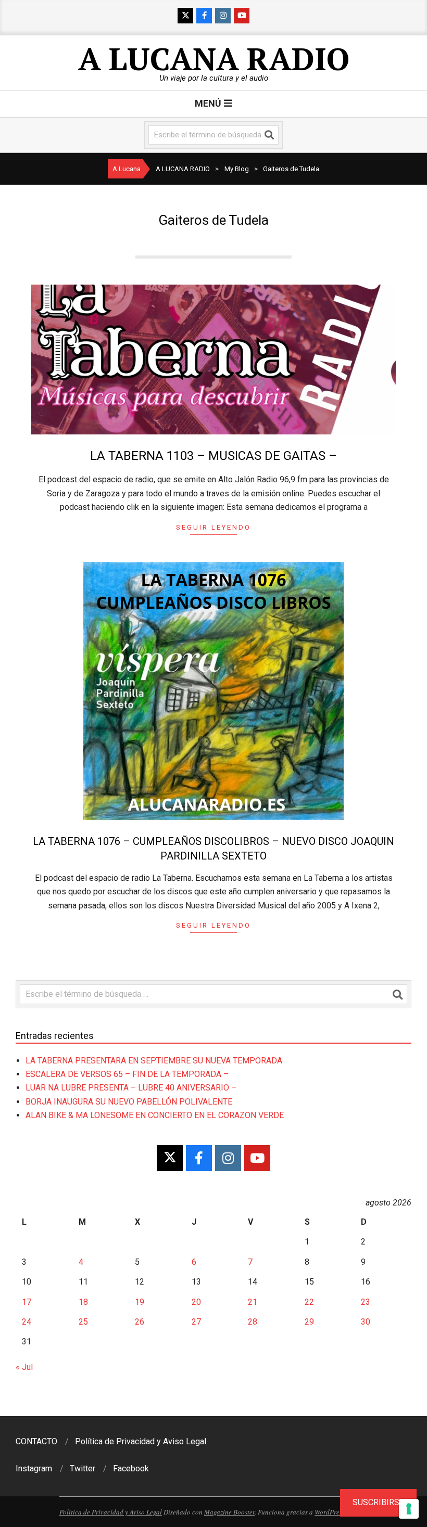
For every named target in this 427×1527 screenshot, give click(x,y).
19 (139, 1302)
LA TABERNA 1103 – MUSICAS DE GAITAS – (213, 455)
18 (83, 1302)
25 (83, 1322)
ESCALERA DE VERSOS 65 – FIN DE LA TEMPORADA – (127, 1074)
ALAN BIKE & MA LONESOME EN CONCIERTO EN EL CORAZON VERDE (155, 1115)
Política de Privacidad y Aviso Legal (110, 1512)
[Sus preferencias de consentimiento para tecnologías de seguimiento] (409, 1509)
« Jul (24, 1367)
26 (139, 1322)
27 (196, 1322)
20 (196, 1302)
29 (309, 1322)
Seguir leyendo (213, 527)
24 (26, 1322)
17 (26, 1302)
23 (365, 1302)
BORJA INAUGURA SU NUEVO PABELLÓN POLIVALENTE (129, 1102)
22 (309, 1302)
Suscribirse (378, 1502)
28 (252, 1322)
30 (365, 1322)
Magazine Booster (229, 1512)
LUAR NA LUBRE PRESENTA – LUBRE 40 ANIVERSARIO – (131, 1088)
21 (252, 1302)
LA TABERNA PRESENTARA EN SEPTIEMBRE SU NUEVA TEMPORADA (154, 1061)
